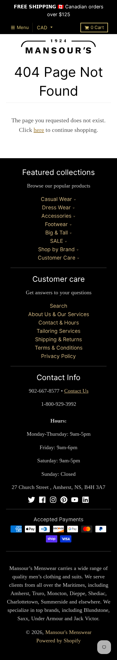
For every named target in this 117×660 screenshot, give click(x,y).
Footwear (56, 224)
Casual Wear (56, 199)
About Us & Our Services (58, 314)
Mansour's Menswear (68, 632)
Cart (97, 27)
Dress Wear (56, 207)
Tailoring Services (58, 331)
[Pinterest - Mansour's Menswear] (64, 499)
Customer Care (56, 257)
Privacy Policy (58, 356)
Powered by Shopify (58, 641)
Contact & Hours (58, 322)
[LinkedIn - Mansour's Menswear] (85, 499)
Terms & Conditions (58, 348)
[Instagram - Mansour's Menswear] (53, 499)
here (39, 129)
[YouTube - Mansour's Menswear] (74, 499)
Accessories (56, 216)
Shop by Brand (56, 249)
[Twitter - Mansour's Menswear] (31, 499)
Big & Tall (56, 232)
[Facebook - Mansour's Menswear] (42, 499)
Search (58, 306)
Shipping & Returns (58, 339)
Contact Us (76, 391)
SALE (56, 241)
